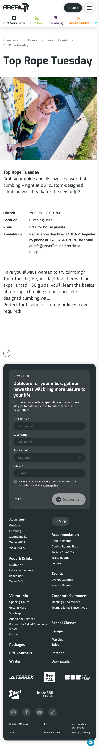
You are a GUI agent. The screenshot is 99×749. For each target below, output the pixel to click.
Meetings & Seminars (66, 602)
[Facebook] (26, 712)
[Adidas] (21, 677)
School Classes (64, 623)
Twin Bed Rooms (63, 552)
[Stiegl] (15, 694)
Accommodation (65, 534)
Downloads (61, 661)
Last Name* (21, 435)
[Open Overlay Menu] (89, 7)
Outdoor (36, 23)
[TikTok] (52, 712)
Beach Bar (16, 576)
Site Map (15, 613)
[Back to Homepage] (16, 7)
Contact (14, 634)
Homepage (10, 40)
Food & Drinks (21, 558)
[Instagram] (13, 712)
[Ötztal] (49, 677)
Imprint (48, 724)
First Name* (21, 419)
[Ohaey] (81, 733)
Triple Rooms (60, 558)
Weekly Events (57, 40)
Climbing (56, 23)
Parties (58, 639)
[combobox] (49, 457)
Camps (57, 631)
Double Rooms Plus (65, 546)
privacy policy (50, 485)
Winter (15, 661)
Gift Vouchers (14, 23)
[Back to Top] (6, 353)
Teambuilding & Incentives (69, 607)
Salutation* (20, 450)
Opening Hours (19, 602)
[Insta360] (45, 694)
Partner (58, 653)
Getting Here (17, 607)
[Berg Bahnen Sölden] (77, 677)
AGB (11, 732)
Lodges (56, 563)
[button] (90, 742)
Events (32, 40)
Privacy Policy (52, 732)
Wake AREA (17, 548)
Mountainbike (79, 23)
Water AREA (17, 542)
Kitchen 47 (16, 565)
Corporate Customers (70, 596)
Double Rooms (61, 541)
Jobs (55, 644)
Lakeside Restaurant (22, 570)
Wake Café (16, 581)
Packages (17, 644)
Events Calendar (62, 580)
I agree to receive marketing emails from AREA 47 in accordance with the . (48, 483)
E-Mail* (18, 466)
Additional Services (22, 619)
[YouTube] (39, 712)
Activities (17, 519)
